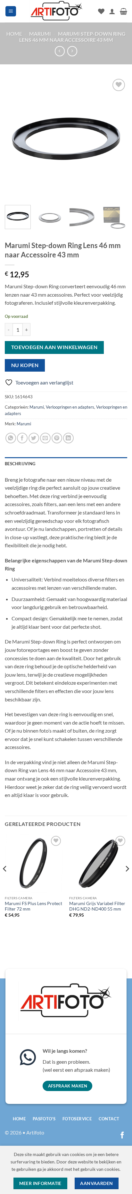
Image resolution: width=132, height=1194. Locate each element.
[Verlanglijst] (101, 11)
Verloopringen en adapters (70, 407)
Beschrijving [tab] (20, 463)
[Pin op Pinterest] (57, 438)
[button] (10, 11)
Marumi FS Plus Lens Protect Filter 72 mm (33, 906)
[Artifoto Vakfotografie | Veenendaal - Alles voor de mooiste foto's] (57, 11)
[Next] (116, 138)
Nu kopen (25, 365)
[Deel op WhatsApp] (10, 438)
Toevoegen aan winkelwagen (54, 347)
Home (14, 34)
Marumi (40, 34)
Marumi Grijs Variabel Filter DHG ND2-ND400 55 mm (97, 906)
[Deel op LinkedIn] (68, 438)
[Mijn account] (112, 11)
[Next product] (60, 51)
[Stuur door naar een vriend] (45, 438)
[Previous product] (72, 51)
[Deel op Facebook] (22, 438)
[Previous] (15, 138)
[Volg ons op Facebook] (122, 1135)
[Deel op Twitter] (34, 438)
